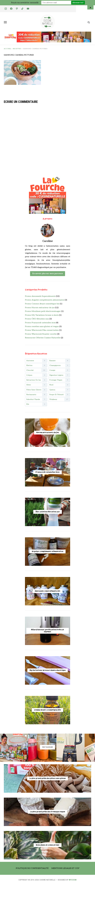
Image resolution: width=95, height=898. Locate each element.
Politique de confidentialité (32, 868)
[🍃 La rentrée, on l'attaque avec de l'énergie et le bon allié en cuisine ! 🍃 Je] (70, 748)
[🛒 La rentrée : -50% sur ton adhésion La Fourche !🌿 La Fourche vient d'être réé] (14, 748)
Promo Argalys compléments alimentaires (44, 300)
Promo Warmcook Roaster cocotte (41, 334)
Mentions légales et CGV (65, 868)
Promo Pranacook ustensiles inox (40, 323)
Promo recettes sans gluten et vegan (42, 326)
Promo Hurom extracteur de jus (40, 307)
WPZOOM (73, 880)
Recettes (17, 49)
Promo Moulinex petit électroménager (43, 311)
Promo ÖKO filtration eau (37, 319)
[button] (5, 22)
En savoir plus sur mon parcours (47, 273)
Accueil (7, 49)
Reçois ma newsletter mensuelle (24, 2)
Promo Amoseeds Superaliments (40, 296)
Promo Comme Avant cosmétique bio (42, 304)
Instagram (47, 747)
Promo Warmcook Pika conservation (42, 330)
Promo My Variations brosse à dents (42, 315)
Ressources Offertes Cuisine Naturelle (42, 338)
